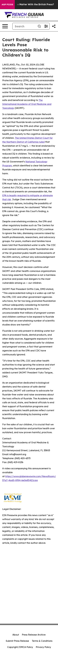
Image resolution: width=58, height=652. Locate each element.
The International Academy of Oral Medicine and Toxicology (26, 104)
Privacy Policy (43, 647)
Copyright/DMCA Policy (20, 647)
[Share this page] (54, 26)
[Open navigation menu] (5, 26)
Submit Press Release (17, 640)
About (15, 634)
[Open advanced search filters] (46, 26)
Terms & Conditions (42, 640)
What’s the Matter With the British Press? (30, 4)
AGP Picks (7, 4)
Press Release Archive (34, 634)
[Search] (39, 26)
